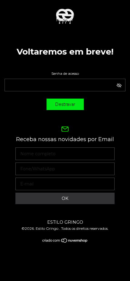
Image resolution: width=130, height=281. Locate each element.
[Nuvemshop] (65, 241)
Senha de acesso (65, 73)
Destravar (65, 104)
